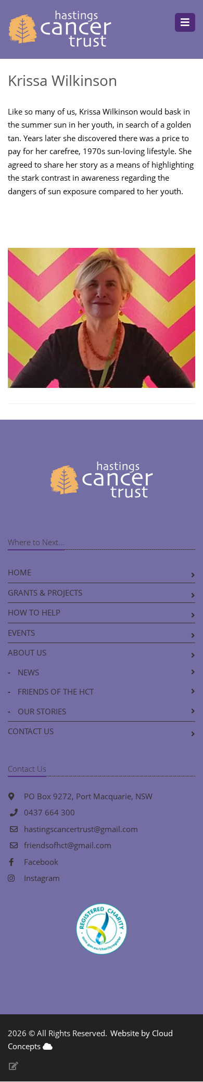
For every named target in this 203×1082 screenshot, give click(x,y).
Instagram (41, 878)
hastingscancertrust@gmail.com (81, 829)
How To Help (34, 612)
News (28, 672)
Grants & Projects (45, 592)
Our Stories (42, 711)
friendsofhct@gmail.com (67, 845)
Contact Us (31, 731)
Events (21, 632)
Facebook (40, 862)
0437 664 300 (49, 812)
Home (19, 572)
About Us (27, 652)
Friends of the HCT (56, 691)
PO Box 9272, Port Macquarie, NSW (87, 796)
